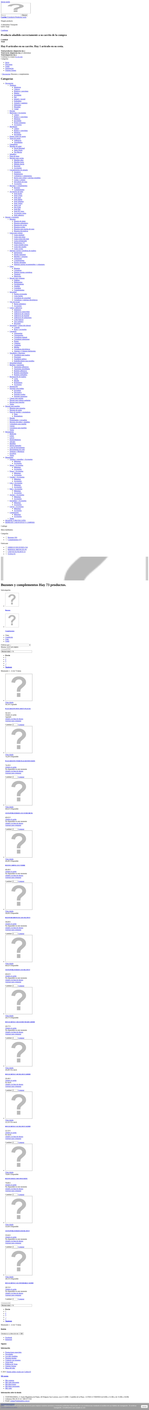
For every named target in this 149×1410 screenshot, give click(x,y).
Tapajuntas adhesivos (21, 367)
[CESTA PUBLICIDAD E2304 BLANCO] (19, 1222)
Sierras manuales (15, 446)
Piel (15, 97)
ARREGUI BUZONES (18, 547)
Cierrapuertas (18, 335)
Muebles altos (18, 160)
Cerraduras (17, 270)
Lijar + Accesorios (16, 483)
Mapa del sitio (10, 1368)
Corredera (17, 288)
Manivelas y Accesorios (18, 113)
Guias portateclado (20, 241)
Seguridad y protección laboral (20, 325)
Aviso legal (9, 1362)
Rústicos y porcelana (21, 91)
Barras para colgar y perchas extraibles (27, 178)
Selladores (17, 310)
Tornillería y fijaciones (17, 353)
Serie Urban (18, 195)
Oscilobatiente (19, 284)
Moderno (17, 119)
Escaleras (13, 453)
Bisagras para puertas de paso (24, 229)
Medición (13, 434)
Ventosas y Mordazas (17, 451)
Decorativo (18, 392)
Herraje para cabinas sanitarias (20, 400)
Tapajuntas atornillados (22, 369)
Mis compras (9, 1380)
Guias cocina (18, 249)
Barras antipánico (20, 304)
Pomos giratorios (20, 123)
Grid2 (7, 641)
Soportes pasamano (20, 396)
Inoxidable (17, 95)
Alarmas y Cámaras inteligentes (25, 351)
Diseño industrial (20, 255)
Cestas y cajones (19, 180)
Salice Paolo (18, 150)
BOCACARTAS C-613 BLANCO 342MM (17, 1126)
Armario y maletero (20, 103)
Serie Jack (17, 197)
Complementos (19, 190)
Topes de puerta (15, 138)
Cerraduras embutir (20, 337)
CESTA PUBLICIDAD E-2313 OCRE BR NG (19, 813)
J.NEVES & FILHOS (17, 552)
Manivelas (17, 276)
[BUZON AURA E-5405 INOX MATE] (19, 1170)
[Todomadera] (16, 13)
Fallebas (17, 280)
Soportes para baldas (17, 388)
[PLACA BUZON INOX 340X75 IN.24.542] (19, 700)
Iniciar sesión (5, 2)
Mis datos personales (12, 1386)
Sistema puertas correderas (23, 272)
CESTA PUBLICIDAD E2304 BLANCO (17, 1231)
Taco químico (18, 321)
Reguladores (18, 416)
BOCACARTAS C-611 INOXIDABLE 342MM (19, 1283)
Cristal (16, 109)
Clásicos (17, 89)
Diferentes (17, 105)
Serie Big (17, 209)
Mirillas (16, 347)
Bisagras (12, 219)
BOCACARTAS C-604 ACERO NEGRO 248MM (20, 1022)
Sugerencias (9, 68)
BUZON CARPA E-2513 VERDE (15, 865)
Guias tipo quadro (20, 247)
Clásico (16, 115)
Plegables (17, 107)
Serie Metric (18, 199)
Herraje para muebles (12, 406)
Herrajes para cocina (17, 158)
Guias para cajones (16, 233)
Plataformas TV (19, 243)
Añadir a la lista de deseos (14, 719)
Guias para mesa (19, 237)
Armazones (18, 258)
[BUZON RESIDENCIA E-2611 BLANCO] (19, 909)
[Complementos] (12, 627)
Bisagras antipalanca (21, 223)
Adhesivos (17, 140)
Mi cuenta (4, 1376)
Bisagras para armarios (17, 408)
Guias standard (19, 235)
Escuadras (17, 390)
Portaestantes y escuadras (18, 420)
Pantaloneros (18, 174)
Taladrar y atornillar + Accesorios (21, 459)
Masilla (16, 381)
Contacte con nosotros (13, 1360)
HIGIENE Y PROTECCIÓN (15, 520)
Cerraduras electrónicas (22, 349)
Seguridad (13, 292)
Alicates (12, 442)
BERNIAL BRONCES (17, 549)
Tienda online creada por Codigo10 (19, 1372)
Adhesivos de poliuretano (23, 318)
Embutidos (17, 101)
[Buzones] (12, 606)
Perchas (12, 111)
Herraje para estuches (17, 402)
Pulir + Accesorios (16, 489)
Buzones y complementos (18, 186)
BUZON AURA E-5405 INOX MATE (16, 1178)
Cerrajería (13, 331)
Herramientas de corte (17, 449)
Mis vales (8, 1388)
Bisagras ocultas (19, 227)
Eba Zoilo (17, 207)
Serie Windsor (19, 201)
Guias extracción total (21, 239)
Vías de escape (15, 302)
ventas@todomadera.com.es (19, 1401)
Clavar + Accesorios (17, 507)
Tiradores (13, 85)
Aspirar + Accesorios (17, 495)
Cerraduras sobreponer (22, 339)
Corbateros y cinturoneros (23, 176)
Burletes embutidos (20, 375)
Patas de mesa (14, 156)
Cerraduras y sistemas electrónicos (26, 300)
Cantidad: (8, 725)
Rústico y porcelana (21, 117)
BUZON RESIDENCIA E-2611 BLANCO (17, 917)
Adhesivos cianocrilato (22, 312)
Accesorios (18, 125)
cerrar (144, 1406)
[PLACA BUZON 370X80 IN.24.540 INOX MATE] (19, 753)
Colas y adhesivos (16, 308)
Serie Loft (17, 205)
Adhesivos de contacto (22, 314)
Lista (7, 639)
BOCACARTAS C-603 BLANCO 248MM (17, 1074)
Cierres (12, 426)
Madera (16, 93)
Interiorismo (18, 253)
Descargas (8, 64)
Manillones (13, 127)
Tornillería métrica (20, 359)
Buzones (17, 188)
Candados (17, 345)
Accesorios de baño (16, 192)
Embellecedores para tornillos (24, 361)
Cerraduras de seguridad (22, 298)
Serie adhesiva (19, 215)
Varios (12, 404)
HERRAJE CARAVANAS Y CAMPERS (20, 522)
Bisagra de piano (20, 221)
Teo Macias (18, 152)
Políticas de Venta (11, 1364)
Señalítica (13, 154)
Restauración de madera (18, 377)
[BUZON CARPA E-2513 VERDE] (19, 857)
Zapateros (17, 172)
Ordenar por (5, 645)
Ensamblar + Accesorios (18, 501)
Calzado (17, 327)
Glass (11, 266)
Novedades (9, 1354)
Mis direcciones (10, 1384)
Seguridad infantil (16, 363)
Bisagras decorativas (21, 231)
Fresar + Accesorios (16, 471)
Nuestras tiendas (10, 1358)
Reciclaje (17, 166)
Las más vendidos (11, 1356)
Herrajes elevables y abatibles (20, 422)
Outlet (7, 66)
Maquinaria (9, 457)
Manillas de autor (15, 146)
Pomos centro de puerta (18, 136)
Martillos (13, 444)
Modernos (17, 87)
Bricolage (17, 323)
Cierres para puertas (16, 398)
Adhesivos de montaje (21, 316)
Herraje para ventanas (17, 278)
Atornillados (18, 142)
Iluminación (14, 386)
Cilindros (17, 343)
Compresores (14, 512)
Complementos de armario (19, 170)
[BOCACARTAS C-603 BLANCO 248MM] (19, 1066)
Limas (12, 436)
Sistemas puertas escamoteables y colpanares (29, 264)
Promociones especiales (13, 1352)
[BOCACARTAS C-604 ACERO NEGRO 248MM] (19, 1014)
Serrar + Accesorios (16, 465)
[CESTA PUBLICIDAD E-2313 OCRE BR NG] (19, 805)
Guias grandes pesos (21, 245)
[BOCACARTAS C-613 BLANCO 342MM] (19, 1118)
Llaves (12, 438)
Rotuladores (18, 383)
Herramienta (9, 432)
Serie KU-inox (19, 211)
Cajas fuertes (18, 296)
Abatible (17, 286)
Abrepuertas (18, 333)
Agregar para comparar (13, 721)
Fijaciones (17, 357)
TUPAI (11, 554)
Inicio (7, 62)
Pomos (16, 341)
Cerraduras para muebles (18, 428)
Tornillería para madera (22, 355)
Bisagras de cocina (20, 225)
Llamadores (14, 144)
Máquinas (17, 461)
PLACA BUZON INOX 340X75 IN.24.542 (18, 708)
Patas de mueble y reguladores (20, 412)
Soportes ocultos (19, 394)
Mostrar (4, 647)
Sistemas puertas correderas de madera (23, 251)
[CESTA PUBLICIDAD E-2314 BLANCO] (19, 961)
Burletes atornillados (21, 373)
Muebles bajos (19, 162)
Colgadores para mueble (18, 424)
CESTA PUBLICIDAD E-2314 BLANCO (17, 970)
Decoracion (9, 83)
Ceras (16, 379)
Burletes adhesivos (20, 371)
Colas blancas (18, 320)
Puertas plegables (20, 262)
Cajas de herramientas (17, 447)
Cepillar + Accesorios (17, 477)
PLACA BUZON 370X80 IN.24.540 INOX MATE (20, 761)
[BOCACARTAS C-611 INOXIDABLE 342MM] (19, 1275)
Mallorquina (18, 282)
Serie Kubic (18, 193)
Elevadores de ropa (20, 182)
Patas (16, 414)
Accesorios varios (20, 213)
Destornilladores (15, 440)
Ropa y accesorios (20, 329)
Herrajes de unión (16, 410)
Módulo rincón (19, 164)
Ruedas (12, 418)
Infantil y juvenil (19, 99)
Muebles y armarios (20, 256)
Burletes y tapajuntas (17, 365)
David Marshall (19, 148)
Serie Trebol (18, 203)
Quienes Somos (10, 70)
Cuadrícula (9, 637)
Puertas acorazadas (20, 294)
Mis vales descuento (12, 1382)
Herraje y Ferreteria (12, 217)
